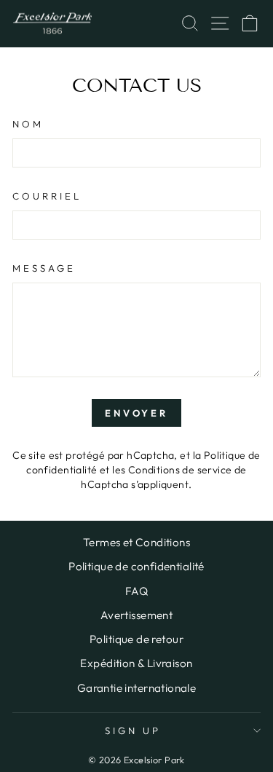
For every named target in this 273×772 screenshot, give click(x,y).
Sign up (133, 730)
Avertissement (136, 615)
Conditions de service (180, 469)
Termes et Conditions (136, 542)
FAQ (136, 591)
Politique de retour (136, 639)
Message (44, 268)
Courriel (47, 196)
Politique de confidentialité (136, 566)
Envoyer (136, 413)
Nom (28, 124)
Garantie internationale (137, 688)
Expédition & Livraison (136, 663)
